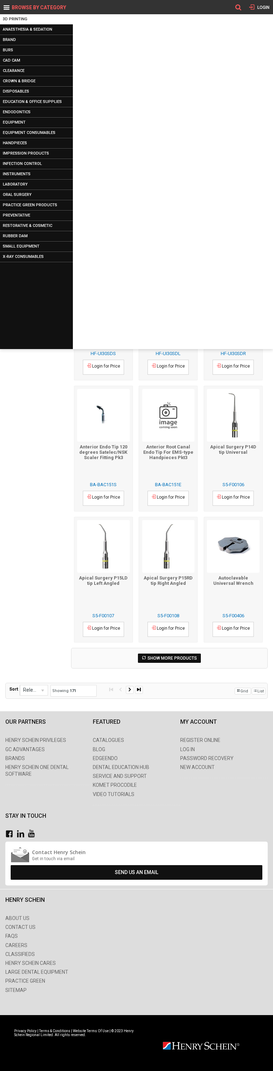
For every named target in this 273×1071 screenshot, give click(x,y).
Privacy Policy (25, 1031)
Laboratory (15, 184)
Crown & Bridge (19, 81)
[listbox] (34, 690)
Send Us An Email (136, 872)
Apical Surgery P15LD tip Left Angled (103, 580)
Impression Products (26, 153)
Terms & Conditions (54, 1031)
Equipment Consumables (29, 132)
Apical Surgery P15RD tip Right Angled (168, 580)
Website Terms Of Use (91, 1031)
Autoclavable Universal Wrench (233, 580)
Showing (64, 690)
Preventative (16, 215)
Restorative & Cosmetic (27, 225)
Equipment (14, 122)
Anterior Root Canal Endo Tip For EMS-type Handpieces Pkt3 (168, 452)
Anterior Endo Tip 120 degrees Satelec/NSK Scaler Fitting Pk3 (103, 452)
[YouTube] (33, 834)
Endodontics (17, 112)
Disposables (16, 91)
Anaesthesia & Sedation (27, 29)
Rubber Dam (15, 236)
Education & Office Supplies (32, 101)
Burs (8, 50)
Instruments (17, 174)
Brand (9, 39)
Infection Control (22, 163)
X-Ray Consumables (23, 256)
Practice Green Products (30, 205)
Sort (13, 689)
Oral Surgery (17, 194)
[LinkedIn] (22, 834)
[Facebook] (11, 834)
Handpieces (15, 143)
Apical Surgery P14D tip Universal (233, 449)
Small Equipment (21, 246)
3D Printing (15, 19)
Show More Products (172, 658)
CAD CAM (11, 60)
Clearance (14, 70)
